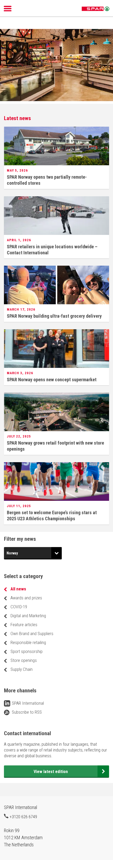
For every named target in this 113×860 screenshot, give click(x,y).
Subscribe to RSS (27, 712)
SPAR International (95, 9)
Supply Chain (22, 669)
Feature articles (24, 624)
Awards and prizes (26, 597)
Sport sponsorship (27, 651)
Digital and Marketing (28, 615)
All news (18, 588)
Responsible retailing (28, 642)
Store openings (24, 660)
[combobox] (33, 553)
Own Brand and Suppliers (32, 633)
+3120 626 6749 (23, 816)
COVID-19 (19, 606)
